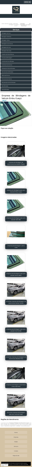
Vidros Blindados (5, 89)
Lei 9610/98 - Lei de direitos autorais (22, 425)
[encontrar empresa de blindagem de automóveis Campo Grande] (16, 289)
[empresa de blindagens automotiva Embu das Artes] (16, 373)
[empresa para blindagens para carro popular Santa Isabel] (16, 261)
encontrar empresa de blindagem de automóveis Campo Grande (16, 302)
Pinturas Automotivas (7, 79)
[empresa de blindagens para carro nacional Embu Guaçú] (16, 178)
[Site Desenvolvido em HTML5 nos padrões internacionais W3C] (4, 465)
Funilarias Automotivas (7, 64)
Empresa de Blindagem (7, 57)
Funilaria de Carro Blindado (8, 61)
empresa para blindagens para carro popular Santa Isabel (16, 274)
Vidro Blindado (5, 86)
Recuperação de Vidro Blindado (8, 82)
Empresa (16, 437)
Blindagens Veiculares (6, 50)
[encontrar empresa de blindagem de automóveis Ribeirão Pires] (16, 345)
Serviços (16, 30)
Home (16, 432)
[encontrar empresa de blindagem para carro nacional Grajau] (16, 400)
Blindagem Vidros (6, 40)
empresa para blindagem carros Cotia (16, 246)
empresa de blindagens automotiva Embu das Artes (16, 385)
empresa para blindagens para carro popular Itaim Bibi (16, 218)
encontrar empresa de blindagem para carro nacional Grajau (16, 413)
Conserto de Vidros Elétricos (8, 54)
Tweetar (4, 100)
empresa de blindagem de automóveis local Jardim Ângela (16, 163)
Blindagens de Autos (6, 47)
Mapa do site (16, 455)
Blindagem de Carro (6, 33)
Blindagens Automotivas (7, 43)
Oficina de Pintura (6, 75)
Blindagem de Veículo (6, 36)
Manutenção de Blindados (7, 71)
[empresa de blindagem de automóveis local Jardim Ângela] (16, 150)
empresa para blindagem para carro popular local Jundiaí (16, 330)
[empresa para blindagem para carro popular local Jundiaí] (16, 317)
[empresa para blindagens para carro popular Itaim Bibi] (16, 206)
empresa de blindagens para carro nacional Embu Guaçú (16, 191)
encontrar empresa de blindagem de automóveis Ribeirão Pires (16, 357)
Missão (16, 441)
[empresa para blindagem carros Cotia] (16, 234)
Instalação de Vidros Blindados (8, 68)
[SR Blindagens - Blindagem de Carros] (16, 9)
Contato (16, 451)
